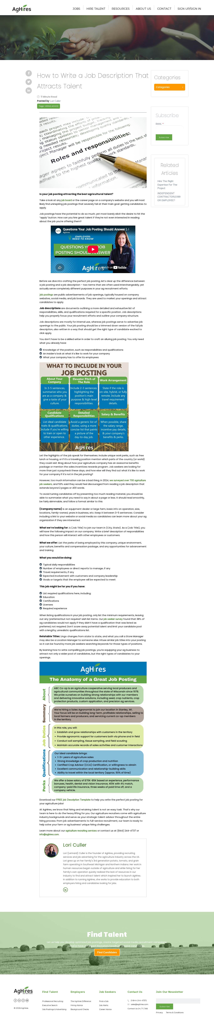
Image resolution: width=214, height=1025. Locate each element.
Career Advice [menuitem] (105, 1009)
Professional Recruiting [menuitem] (52, 1001)
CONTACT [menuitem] (164, 8)
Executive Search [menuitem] (49, 1005)
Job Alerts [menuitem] (103, 1005)
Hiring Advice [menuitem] (77, 1005)
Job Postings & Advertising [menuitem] (54, 1009)
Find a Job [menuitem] (103, 1001)
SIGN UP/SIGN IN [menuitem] (189, 8)
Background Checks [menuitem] (80, 1009)
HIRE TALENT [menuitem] (95, 8)
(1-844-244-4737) (139, 1000)
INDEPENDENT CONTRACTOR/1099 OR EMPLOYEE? (168, 197)
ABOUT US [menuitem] (143, 8)
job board (66, 200)
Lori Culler (55, 100)
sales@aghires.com (139, 1004)
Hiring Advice (51, 106)
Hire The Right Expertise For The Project (167, 185)
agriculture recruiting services (81, 830)
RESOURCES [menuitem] (121, 8)
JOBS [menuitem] (76, 8)
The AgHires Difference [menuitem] (81, 1001)
